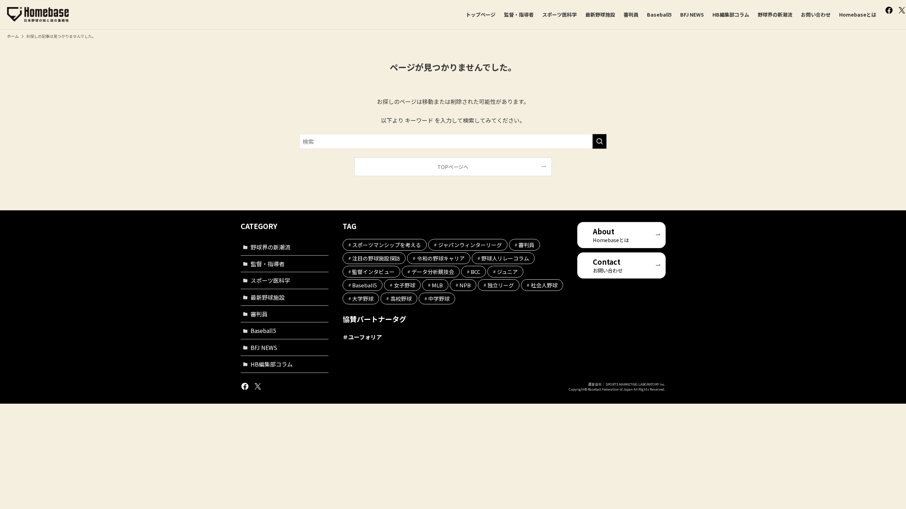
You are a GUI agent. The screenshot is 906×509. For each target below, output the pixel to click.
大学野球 (362, 298)
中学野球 (438, 298)
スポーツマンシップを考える (386, 244)
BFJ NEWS (264, 347)
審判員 (259, 314)
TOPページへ (452, 166)
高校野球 (401, 298)
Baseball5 (263, 330)
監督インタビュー (373, 271)
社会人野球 (544, 285)
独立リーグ (500, 285)
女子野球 (404, 285)
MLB (437, 285)
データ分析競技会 (433, 271)
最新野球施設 (268, 297)
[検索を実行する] (599, 141)
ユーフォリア (365, 337)
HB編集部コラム (272, 364)
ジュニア (507, 271)
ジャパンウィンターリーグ (470, 244)
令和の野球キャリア (441, 258)
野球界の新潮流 (270, 247)
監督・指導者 (268, 263)
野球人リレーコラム (505, 258)
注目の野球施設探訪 (376, 258)
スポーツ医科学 (270, 280)
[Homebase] (38, 14)
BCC (475, 271)
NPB (465, 285)
